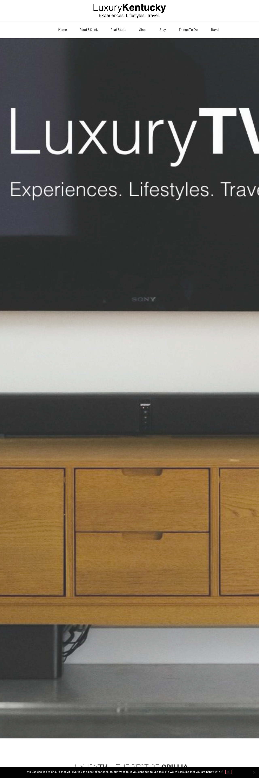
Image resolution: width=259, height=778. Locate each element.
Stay (162, 30)
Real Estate (118, 30)
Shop (142, 30)
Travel (215, 30)
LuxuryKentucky (129, 9)
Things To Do (188, 30)
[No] (254, 772)
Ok (228, 771)
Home (62, 30)
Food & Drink (89, 30)
